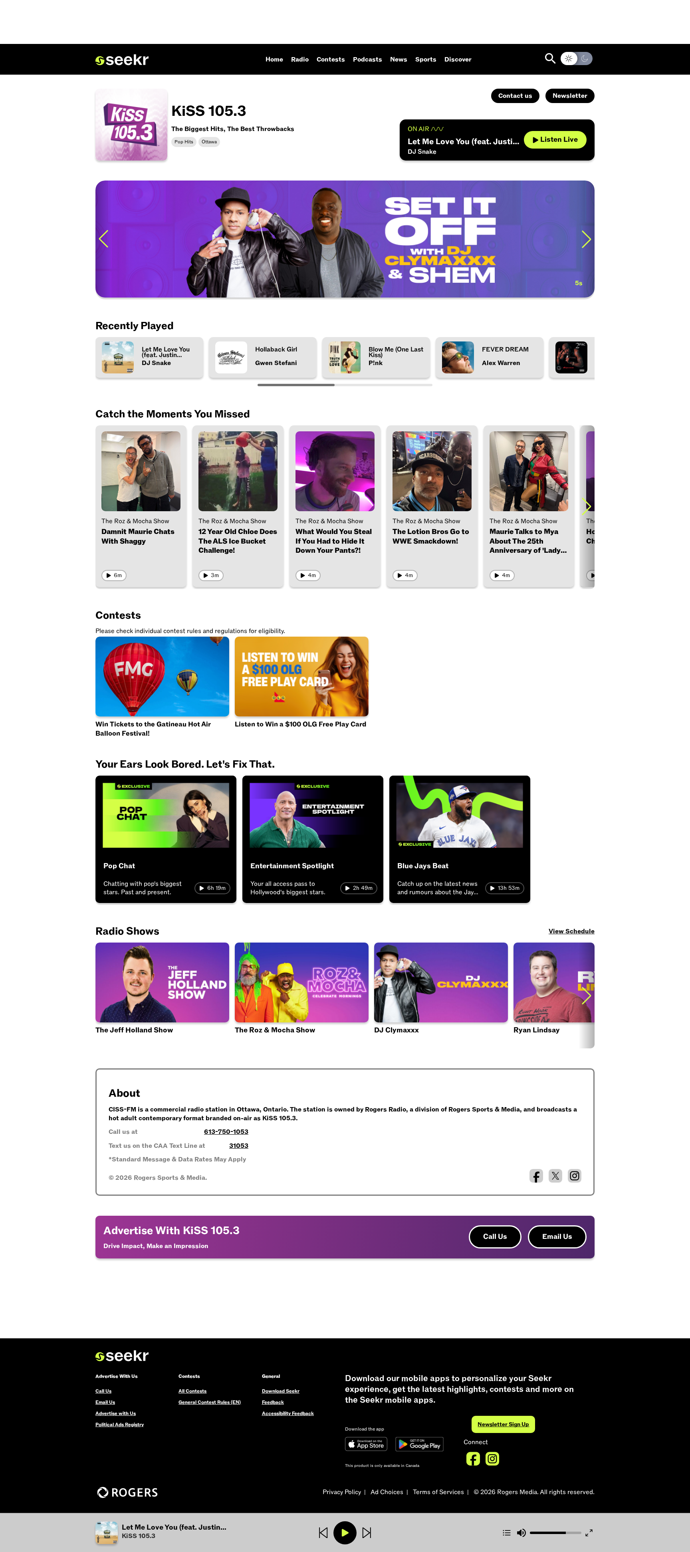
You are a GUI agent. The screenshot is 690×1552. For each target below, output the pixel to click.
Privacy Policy (342, 1492)
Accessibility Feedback (288, 1413)
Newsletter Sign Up (503, 1424)
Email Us (557, 1236)
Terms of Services (438, 1492)
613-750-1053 (226, 1131)
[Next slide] (587, 239)
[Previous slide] (103, 239)
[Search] (550, 58)
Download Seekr (280, 1391)
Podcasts (367, 59)
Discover (458, 59)
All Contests (192, 1391)
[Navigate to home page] (122, 59)
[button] (178, 1533)
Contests (331, 59)
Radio (300, 59)
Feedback (273, 1402)
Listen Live (559, 139)
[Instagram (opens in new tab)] (574, 1176)
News (398, 59)
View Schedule (572, 931)
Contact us (515, 95)
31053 (238, 1145)
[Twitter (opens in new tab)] (555, 1176)
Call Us (495, 1236)
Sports (425, 59)
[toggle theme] (577, 58)
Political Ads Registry (119, 1424)
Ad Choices (387, 1492)
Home (274, 59)
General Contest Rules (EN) (209, 1402)
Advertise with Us (115, 1413)
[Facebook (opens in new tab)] (536, 1176)
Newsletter (570, 95)
